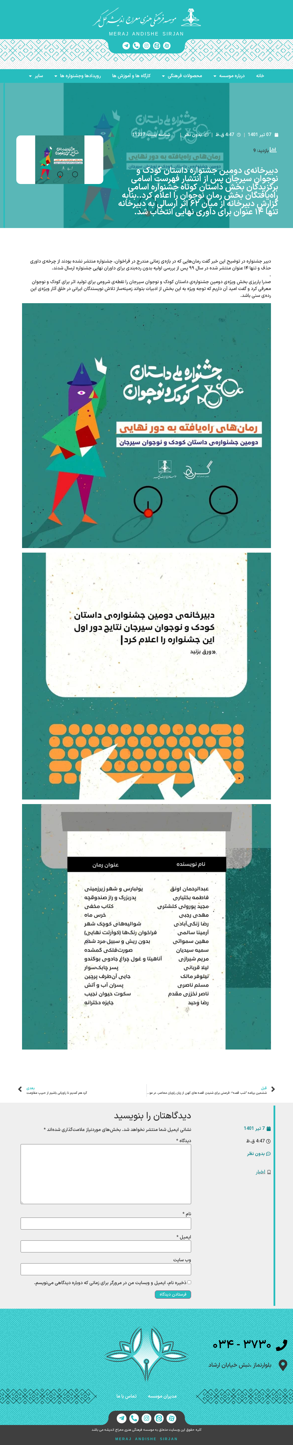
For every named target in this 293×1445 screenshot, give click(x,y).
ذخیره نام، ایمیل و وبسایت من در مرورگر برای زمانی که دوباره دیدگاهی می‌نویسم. (110, 1283)
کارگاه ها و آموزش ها (131, 76)
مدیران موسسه (162, 1396)
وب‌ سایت (182, 1260)
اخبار (260, 1172)
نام (187, 1214)
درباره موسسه (232, 76)
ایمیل (184, 1237)
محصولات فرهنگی (185, 76)
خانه (260, 76)
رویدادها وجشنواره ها (80, 76)
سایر (39, 76)
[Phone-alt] (136, 45)
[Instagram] (146, 45)
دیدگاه (183, 1141)
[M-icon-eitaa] (157, 45)
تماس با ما (126, 1396)
